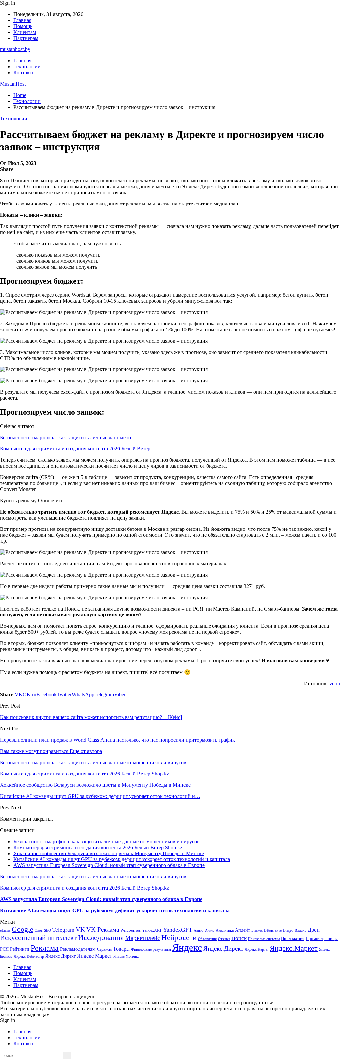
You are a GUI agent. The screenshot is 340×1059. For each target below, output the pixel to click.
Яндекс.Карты (256, 949)
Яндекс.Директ (223, 948)
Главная (22, 20)
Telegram (63, 930)
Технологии (27, 66)
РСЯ (4, 949)
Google (22, 929)
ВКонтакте (273, 930)
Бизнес (257, 930)
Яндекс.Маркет (294, 948)
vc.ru (334, 683)
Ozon (39, 930)
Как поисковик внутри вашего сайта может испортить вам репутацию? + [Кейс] (91, 717)
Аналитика (225, 930)
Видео (288, 930)
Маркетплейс (142, 938)
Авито (199, 930)
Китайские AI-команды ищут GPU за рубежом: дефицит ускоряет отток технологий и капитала (121, 859)
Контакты (24, 72)
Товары (121, 949)
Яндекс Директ (60, 956)
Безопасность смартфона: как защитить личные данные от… (68, 437)
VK (80, 929)
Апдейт (242, 930)
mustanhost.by (15, 49)
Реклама (45, 948)
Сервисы (104, 949)
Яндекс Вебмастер (29, 956)
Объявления (207, 939)
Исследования (101, 938)
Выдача (300, 930)
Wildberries (130, 930)
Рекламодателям (78, 949)
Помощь (22, 26)
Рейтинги (19, 949)
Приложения (292, 938)
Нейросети (179, 938)
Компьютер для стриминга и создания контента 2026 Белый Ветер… (78, 448)
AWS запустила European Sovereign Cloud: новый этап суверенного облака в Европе (109, 865)
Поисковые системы (264, 939)
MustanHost (13, 84)
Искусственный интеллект (38, 938)
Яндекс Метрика (126, 956)
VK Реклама (102, 929)
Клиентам (24, 32)
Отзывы (224, 939)
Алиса (209, 930)
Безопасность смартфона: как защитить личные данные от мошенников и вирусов (106, 841)
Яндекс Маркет (94, 956)
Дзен (314, 930)
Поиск (239, 938)
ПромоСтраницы (322, 938)
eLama (5, 930)
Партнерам (25, 38)
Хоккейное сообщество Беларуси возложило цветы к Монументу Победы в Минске (108, 853)
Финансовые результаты (151, 949)
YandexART (152, 930)
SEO (47, 930)
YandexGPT (177, 929)
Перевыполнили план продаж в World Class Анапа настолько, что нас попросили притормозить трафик (117, 740)
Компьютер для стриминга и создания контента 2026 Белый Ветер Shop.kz (97, 847)
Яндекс (187, 947)
